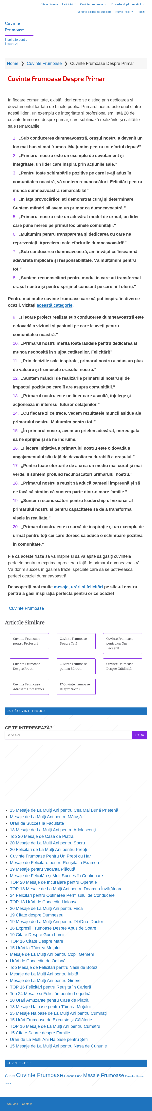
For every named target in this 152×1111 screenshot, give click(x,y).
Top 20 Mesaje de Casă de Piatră (41, 836)
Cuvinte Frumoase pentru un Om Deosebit (119, 643)
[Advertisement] (76, 773)
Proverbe (130, 1076)
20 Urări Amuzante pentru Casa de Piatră (49, 1000)
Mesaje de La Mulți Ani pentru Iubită (44, 973)
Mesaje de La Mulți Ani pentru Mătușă (46, 816)
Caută (139, 735)
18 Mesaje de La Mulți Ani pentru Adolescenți (53, 829)
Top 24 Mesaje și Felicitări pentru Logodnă (50, 993)
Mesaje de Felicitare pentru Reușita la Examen (54, 862)
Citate (10, 1076)
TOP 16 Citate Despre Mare (36, 941)
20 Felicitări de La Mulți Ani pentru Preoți (48, 849)
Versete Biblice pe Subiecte (94, 11)
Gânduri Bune (73, 1076)
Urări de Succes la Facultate (37, 823)
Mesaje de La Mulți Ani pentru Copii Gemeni (52, 954)
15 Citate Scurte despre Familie (40, 1032)
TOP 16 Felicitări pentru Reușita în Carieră (50, 987)
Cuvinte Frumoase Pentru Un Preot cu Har (50, 856)
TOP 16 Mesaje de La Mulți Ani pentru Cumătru (55, 1026)
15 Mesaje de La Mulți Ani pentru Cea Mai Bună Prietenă (64, 810)
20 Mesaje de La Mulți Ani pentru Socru (47, 842)
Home (12, 63)
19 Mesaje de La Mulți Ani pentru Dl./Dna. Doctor (56, 921)
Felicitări (67, 4)
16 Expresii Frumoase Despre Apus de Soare (53, 928)
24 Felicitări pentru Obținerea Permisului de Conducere (62, 895)
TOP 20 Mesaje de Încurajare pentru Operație (53, 882)
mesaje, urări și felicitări (78, 586)
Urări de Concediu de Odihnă (38, 960)
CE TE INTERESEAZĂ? (28, 727)
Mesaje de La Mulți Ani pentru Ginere (45, 980)
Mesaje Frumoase (103, 1075)
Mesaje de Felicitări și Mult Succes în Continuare (56, 875)
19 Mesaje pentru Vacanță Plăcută (43, 869)
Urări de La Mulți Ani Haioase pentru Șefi (49, 1039)
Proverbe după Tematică (126, 4)
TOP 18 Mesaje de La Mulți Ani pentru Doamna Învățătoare (66, 888)
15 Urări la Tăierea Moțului (35, 947)
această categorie (54, 305)
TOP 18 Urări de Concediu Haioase (44, 901)
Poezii (141, 11)
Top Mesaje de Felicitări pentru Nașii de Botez (53, 967)
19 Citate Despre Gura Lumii (37, 934)
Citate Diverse (49, 4)
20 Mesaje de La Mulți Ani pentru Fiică (46, 908)
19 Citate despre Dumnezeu (36, 915)
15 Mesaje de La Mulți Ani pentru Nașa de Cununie (58, 1046)
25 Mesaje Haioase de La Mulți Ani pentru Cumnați (58, 1013)
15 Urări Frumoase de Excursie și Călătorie (51, 1019)
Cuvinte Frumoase (91, 4)
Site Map (12, 1103)
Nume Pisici (122, 11)
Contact (27, 1103)
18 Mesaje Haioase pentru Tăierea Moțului (50, 1006)
